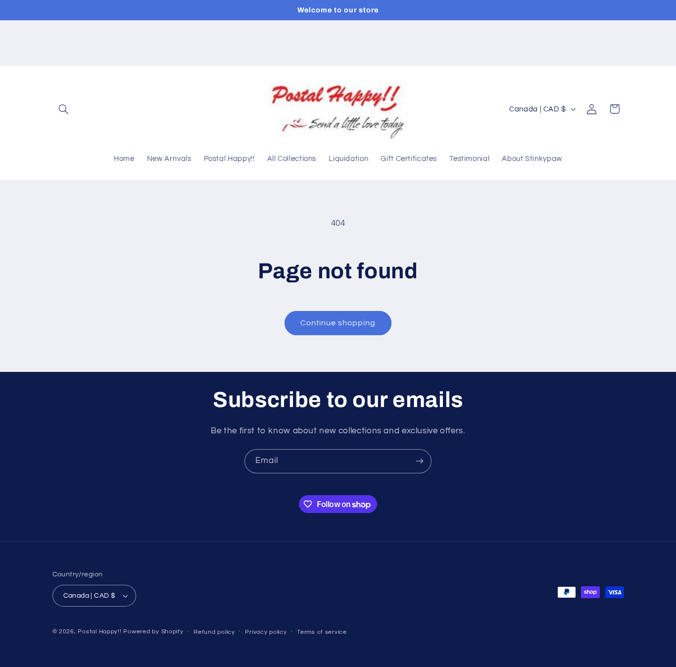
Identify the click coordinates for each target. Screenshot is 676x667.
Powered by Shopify (153, 631)
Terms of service (322, 632)
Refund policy (214, 632)
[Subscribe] (419, 461)
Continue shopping (338, 323)
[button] (63, 109)
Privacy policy (266, 632)
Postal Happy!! (99, 631)
